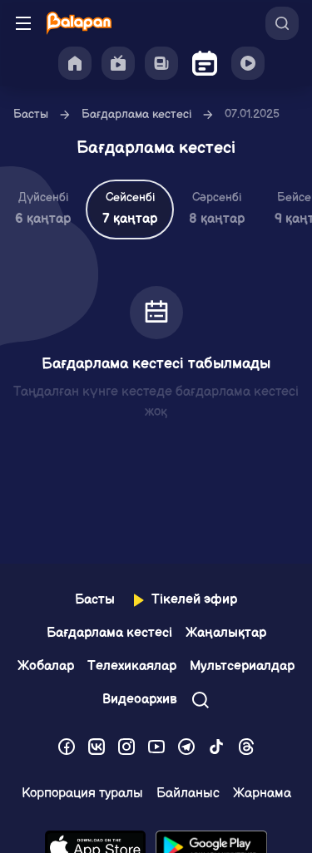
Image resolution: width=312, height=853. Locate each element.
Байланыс (188, 793)
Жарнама (262, 793)
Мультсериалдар (242, 666)
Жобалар (45, 666)
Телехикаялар (131, 666)
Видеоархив (139, 700)
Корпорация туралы (82, 793)
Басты (30, 114)
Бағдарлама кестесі (136, 114)
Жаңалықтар (226, 633)
